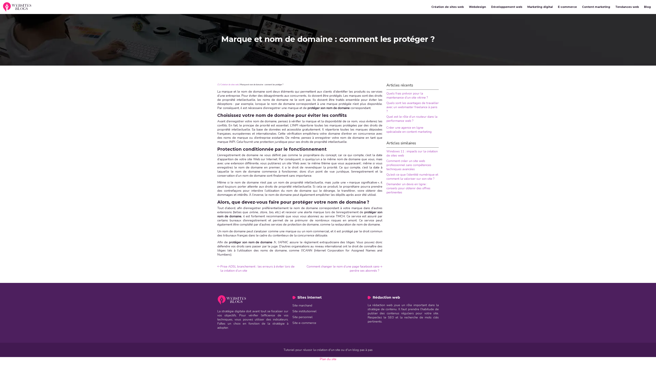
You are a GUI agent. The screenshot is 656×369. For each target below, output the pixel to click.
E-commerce (567, 7)
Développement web (506, 7)
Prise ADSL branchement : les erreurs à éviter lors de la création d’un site (257, 268)
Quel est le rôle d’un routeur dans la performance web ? (411, 119)
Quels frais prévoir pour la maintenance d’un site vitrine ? (407, 95)
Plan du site (328, 359)
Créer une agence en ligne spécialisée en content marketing (409, 130)
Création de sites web (447, 7)
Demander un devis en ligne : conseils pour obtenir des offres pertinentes (408, 188)
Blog (647, 7)
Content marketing (596, 7)
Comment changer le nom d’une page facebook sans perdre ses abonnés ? (343, 268)
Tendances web (627, 7)
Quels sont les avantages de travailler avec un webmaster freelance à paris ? (412, 107)
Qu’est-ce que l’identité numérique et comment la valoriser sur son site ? (412, 177)
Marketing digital (540, 7)
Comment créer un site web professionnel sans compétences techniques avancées (408, 165)
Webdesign (477, 7)
